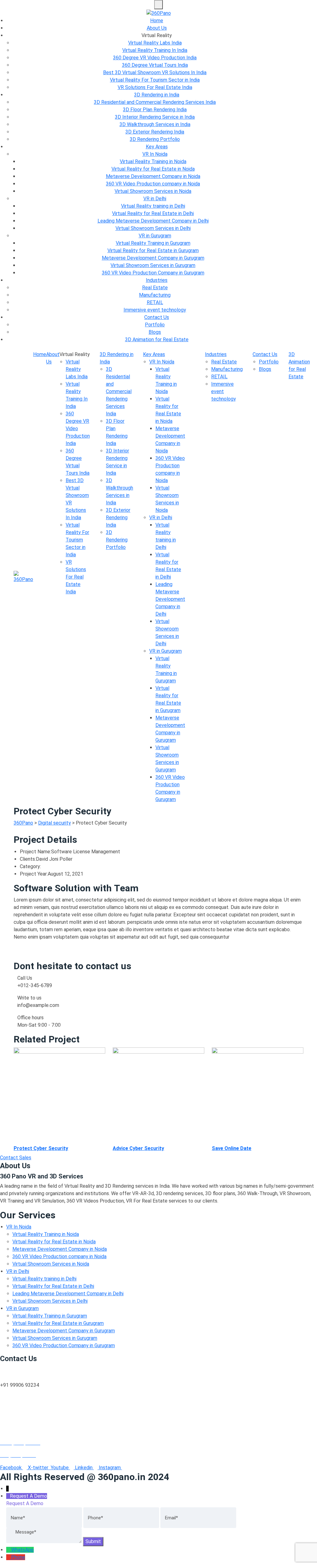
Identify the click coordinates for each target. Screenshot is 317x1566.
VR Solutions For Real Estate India (155, 87)
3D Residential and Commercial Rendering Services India (155, 102)
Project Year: (34, 874)
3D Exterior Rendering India (154, 132)
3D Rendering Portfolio (155, 139)
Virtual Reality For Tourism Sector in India (155, 80)
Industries (156, 280)
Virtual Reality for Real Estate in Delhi (153, 213)
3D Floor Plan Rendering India (155, 109)
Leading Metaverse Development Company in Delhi (153, 221)
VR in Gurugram (155, 236)
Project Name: (35, 852)
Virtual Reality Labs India (155, 43)
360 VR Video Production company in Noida (153, 184)
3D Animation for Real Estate (157, 339)
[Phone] (8, 1557)
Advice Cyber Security (138, 1148)
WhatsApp (22, 1550)
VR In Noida (154, 154)
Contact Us (156, 317)
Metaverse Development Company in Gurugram (153, 258)
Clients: (28, 859)
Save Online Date (231, 1148)
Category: (30, 866)
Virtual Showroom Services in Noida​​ (153, 191)
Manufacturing (155, 295)
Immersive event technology (155, 310)
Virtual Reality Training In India (154, 50)
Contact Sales (15, 1158)
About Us (157, 28)
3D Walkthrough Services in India (154, 124)
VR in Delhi (154, 199)
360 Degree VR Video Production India (155, 58)
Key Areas (157, 147)
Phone (18, 1557)
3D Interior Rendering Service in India (155, 117)
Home (156, 20)
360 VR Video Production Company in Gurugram (153, 273)
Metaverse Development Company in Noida (153, 176)
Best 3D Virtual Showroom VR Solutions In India (154, 72)
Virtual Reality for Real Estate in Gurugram (153, 250)
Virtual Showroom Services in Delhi (153, 228)
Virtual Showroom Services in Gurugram (153, 265)
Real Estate (155, 288)
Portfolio (155, 325)
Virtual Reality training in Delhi (153, 206)
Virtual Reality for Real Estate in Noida (153, 169)
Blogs (155, 332)
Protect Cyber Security (41, 1148)
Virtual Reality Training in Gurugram (153, 243)
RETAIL (155, 302)
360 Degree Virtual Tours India (155, 65)
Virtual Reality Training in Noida (153, 161)
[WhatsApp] (8, 1550)
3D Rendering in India (156, 95)
